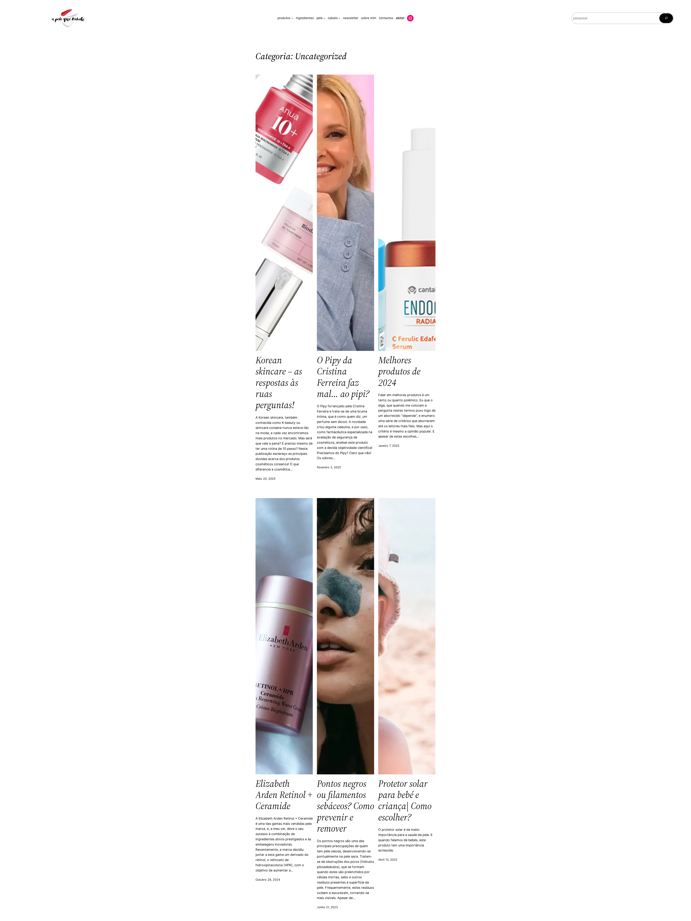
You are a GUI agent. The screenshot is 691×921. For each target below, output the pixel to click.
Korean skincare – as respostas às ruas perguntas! (279, 382)
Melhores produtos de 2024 (399, 371)
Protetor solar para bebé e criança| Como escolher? (405, 800)
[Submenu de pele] (324, 18)
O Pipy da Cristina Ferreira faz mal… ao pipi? (343, 377)
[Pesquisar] (666, 18)
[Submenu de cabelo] (339, 18)
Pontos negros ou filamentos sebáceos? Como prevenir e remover (345, 806)
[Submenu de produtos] (292, 18)
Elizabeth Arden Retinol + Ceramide (284, 795)
